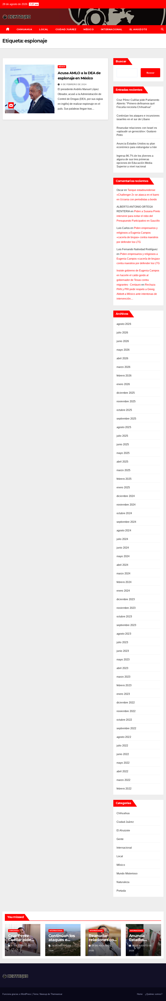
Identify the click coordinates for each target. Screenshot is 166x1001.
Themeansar (56, 994)
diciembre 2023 (126, 599)
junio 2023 (123, 651)
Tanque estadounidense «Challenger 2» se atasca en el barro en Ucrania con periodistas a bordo (138, 195)
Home (139, 994)
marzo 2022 (123, 780)
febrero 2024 (124, 582)
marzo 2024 (123, 573)
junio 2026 (123, 341)
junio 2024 (123, 547)
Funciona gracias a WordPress (17, 994)
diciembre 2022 (126, 702)
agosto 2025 (124, 427)
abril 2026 (122, 358)
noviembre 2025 (126, 401)
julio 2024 (122, 539)
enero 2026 (123, 384)
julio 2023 (122, 642)
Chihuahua (24, 29)
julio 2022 (122, 745)
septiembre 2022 (126, 728)
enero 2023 (123, 694)
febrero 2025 (124, 478)
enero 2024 (123, 590)
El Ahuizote (138, 29)
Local (43, 29)
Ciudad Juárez (66, 29)
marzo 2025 (123, 470)
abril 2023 (122, 668)
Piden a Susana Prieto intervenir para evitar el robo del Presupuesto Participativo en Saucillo (138, 216)
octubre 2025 (124, 410)
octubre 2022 (124, 719)
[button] (162, 29)
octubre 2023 (124, 616)
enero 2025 (123, 487)
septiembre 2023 (126, 625)
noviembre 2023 (126, 608)
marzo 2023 (123, 676)
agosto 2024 (124, 530)
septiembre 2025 (126, 418)
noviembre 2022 (126, 711)
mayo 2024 (123, 556)
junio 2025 (123, 444)
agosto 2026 (124, 324)
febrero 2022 (124, 788)
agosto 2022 (124, 737)
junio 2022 (123, 754)
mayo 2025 (123, 453)
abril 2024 (122, 564)
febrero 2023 (124, 685)
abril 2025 (122, 461)
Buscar (121, 61)
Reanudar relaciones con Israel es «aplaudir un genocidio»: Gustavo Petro (137, 131)
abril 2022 (122, 771)
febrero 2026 (124, 375)
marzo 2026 (123, 367)
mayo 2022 (123, 762)
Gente (120, 839)
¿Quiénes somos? (153, 994)
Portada (121, 890)
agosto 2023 (124, 633)
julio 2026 (122, 332)
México (88, 29)
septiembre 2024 (126, 521)
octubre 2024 (124, 513)
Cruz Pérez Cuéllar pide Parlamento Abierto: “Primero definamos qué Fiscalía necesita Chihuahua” (138, 103)
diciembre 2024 (126, 496)
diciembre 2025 (126, 392)
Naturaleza (123, 882)
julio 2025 (122, 435)
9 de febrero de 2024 (74, 84)
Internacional (111, 29)
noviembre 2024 (126, 504)
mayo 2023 (123, 659)
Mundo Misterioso (127, 873)
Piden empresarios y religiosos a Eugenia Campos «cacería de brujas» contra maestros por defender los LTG (138, 259)
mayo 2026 (123, 349)
